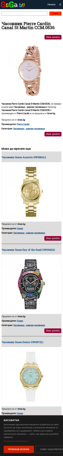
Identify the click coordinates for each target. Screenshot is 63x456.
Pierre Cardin (23, 124)
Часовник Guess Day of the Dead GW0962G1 (28, 249)
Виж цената (53, 37)
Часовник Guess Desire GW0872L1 (22, 342)
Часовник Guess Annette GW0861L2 (24, 157)
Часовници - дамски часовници (29, 128)
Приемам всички (18, 449)
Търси (55, 13)
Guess (20, 228)
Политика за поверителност (16, 441)
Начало (51, 4)
